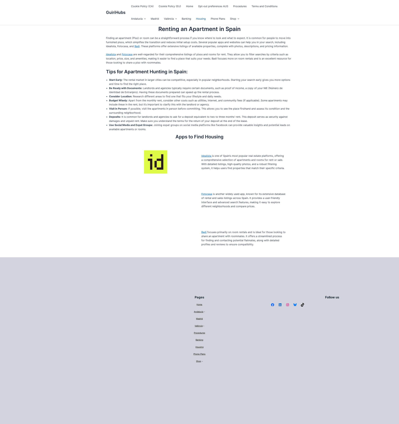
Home (189, 6)
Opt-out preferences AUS (213, 6)
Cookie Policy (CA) (142, 6)
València (169, 18)
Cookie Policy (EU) (170, 6)
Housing (201, 18)
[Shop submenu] (202, 361)
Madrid (155, 18)
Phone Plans (218, 18)
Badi (137, 46)
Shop (233, 18)
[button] (144, 18)
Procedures (240, 6)
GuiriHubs (115, 12)
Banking (186, 18)
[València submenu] (203, 325)
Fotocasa (127, 54)
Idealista (111, 54)
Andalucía (137, 18)
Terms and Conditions (264, 6)
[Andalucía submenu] (204, 311)
